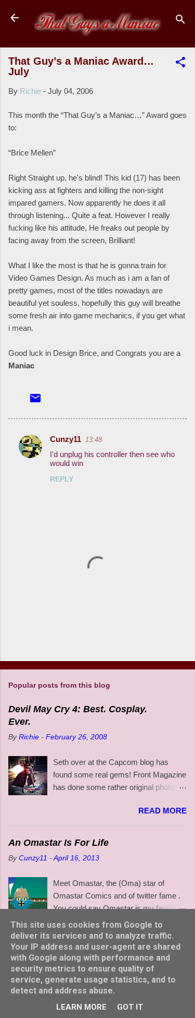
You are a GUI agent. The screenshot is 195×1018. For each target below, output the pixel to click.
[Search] (180, 21)
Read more (162, 810)
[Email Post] (35, 401)
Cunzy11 (65, 439)
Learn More (81, 1007)
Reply (61, 479)
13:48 (93, 440)
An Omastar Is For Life (58, 842)
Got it (130, 1007)
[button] (180, 64)
